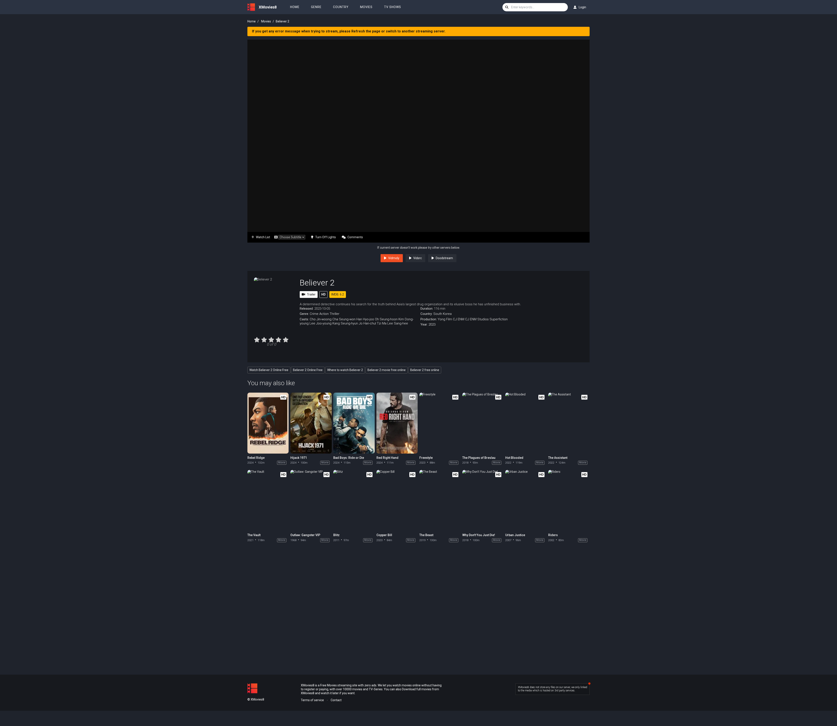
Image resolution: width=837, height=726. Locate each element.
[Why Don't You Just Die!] (483, 500)
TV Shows (392, 7)
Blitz (336, 535)
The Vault (253, 535)
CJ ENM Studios (477, 319)
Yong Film (445, 319)
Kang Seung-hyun (345, 323)
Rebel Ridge (256, 457)
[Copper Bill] (397, 500)
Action (324, 314)
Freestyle (426, 457)
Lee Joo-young (321, 323)
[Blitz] (353, 500)
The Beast (426, 535)
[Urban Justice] (525, 500)
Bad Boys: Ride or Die (348, 457)
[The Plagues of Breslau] (483, 423)
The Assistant (557, 457)
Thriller (334, 314)
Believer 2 (317, 282)
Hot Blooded (514, 457)
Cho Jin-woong (321, 319)
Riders (553, 535)
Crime (314, 314)
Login (582, 7)
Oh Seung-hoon (386, 319)
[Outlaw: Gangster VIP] (311, 500)
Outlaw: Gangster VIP (305, 535)
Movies (366, 7)
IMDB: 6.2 (337, 294)
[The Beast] (440, 500)
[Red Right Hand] (397, 423)
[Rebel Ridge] (268, 423)
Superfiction (499, 319)
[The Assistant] (568, 423)
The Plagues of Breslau (478, 457)
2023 (432, 324)
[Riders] (568, 500)
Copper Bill (384, 535)
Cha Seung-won (344, 319)
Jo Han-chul (367, 323)
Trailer (311, 294)
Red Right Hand (387, 457)
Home (294, 7)
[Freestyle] (440, 423)
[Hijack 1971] (311, 423)
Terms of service (312, 700)
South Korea (442, 314)
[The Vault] (268, 500)
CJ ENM (458, 319)
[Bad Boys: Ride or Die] (353, 423)
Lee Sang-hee (397, 323)
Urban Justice (515, 535)
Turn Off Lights (325, 237)
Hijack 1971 (298, 457)
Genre (316, 7)
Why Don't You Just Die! (478, 535)
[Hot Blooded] (525, 423)
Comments (355, 237)
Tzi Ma (381, 323)
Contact (336, 700)
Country (341, 7)
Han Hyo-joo (365, 319)
